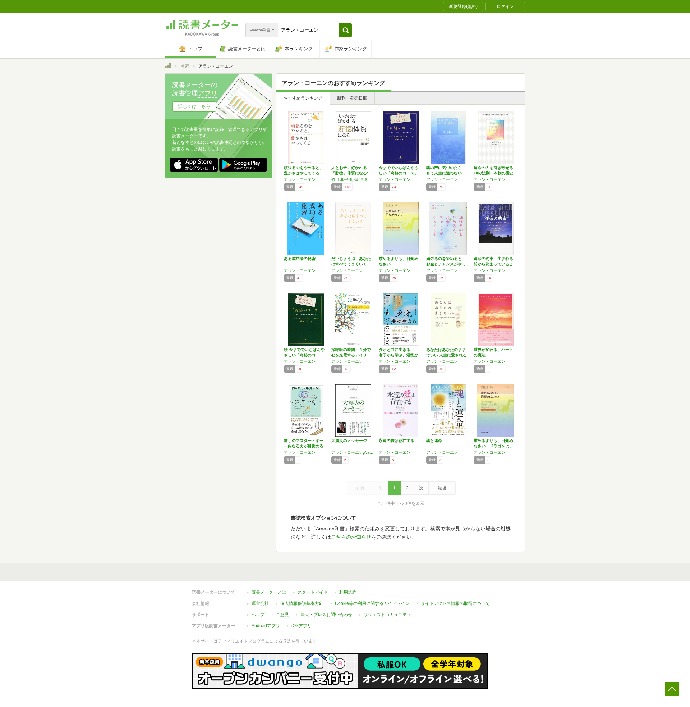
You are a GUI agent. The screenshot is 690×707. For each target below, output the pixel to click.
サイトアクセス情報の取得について (455, 603)
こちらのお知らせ (351, 537)
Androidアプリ (266, 626)
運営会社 (260, 603)
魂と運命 (434, 440)
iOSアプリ (301, 626)
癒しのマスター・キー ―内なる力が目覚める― (303, 445)
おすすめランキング (303, 98)
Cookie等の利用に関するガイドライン (372, 603)
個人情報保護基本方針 (301, 603)
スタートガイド (313, 592)
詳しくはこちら (194, 106)
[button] (345, 30)
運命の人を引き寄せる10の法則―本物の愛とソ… (494, 173)
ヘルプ (258, 614)
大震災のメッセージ (349, 440)
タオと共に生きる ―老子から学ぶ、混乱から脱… (398, 354)
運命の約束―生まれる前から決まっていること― (493, 264)
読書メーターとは (269, 592)
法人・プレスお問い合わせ (326, 614)
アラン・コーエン (300, 179)
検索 (184, 66)
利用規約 (347, 592)
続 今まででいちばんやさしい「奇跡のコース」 (304, 354)
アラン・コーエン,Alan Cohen (353, 452)
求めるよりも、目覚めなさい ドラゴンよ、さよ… (493, 445)
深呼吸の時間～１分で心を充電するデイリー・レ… (351, 354)
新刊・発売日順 (352, 98)
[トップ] (168, 66)
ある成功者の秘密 (300, 258)
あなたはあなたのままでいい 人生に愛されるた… (446, 354)
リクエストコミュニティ (387, 614)
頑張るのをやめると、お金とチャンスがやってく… (446, 264)
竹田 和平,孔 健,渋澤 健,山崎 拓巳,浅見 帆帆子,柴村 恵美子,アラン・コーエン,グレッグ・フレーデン (353, 179)
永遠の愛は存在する (396, 440)
